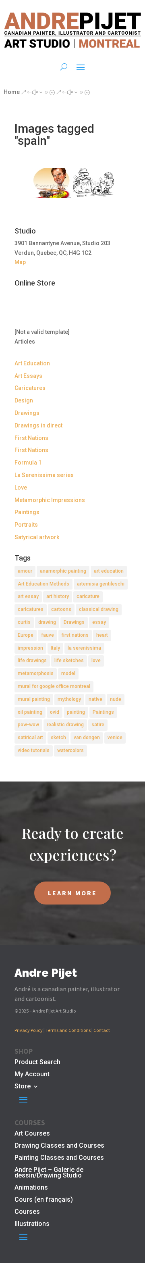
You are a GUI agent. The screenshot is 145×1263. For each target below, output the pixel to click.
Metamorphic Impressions (49, 500)
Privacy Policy (28, 1030)
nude (115, 699)
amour (25, 571)
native (95, 699)
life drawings (32, 660)
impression (30, 648)
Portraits (26, 524)
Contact (101, 1030)
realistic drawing (65, 724)
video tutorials (34, 750)
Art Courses (32, 1134)
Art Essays (28, 376)
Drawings (26, 413)
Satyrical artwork (36, 537)
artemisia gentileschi (100, 584)
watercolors (70, 750)
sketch (58, 737)
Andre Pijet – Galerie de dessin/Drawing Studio (48, 1173)
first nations (75, 635)
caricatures (31, 609)
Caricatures (30, 388)
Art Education (32, 363)
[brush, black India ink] (93, 183)
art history (57, 596)
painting (76, 712)
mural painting (34, 699)
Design (23, 400)
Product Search (37, 1062)
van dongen (87, 737)
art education (109, 571)
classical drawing (98, 609)
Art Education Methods (43, 584)
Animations (31, 1188)
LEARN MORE (72, 893)
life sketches (69, 660)
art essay (28, 596)
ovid (54, 712)
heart (102, 635)
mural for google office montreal (54, 686)
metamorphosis (36, 673)
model (68, 673)
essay (99, 622)
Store (22, 1087)
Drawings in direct (38, 425)
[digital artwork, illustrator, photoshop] (51, 183)
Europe (25, 635)
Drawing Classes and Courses (59, 1146)
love (96, 660)
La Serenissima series (44, 475)
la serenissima (84, 648)
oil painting (30, 712)
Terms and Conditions (68, 1030)
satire (97, 724)
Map (20, 262)
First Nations (31, 438)
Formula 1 (27, 462)
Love (20, 487)
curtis (24, 622)
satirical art (30, 737)
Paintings (26, 512)
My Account (32, 1074)
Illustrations (32, 1224)
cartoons (61, 609)
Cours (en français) (43, 1200)
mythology (69, 699)
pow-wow (28, 724)
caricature (88, 596)
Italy (55, 648)
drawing (47, 622)
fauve (47, 635)
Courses (27, 1212)
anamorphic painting (63, 571)
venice (115, 737)
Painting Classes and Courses (59, 1158)
